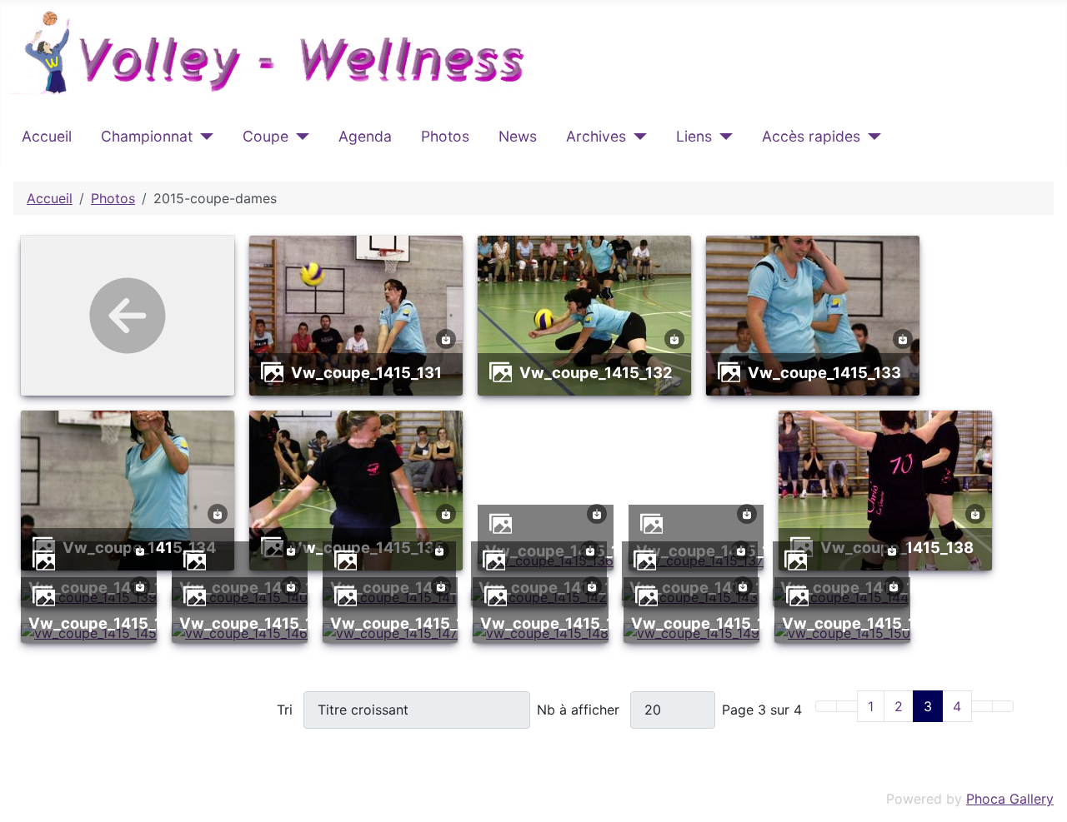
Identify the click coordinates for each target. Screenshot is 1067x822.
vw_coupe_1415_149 (707, 623)
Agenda (365, 136)
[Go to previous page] (847, 706)
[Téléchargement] (446, 337)
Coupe (265, 136)
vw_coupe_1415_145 (105, 623)
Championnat (147, 136)
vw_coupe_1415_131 (366, 372)
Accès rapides (811, 136)
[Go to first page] (826, 706)
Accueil (47, 136)
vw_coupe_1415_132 (596, 372)
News (517, 136)
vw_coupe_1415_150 (859, 623)
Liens (694, 136)
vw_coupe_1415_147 (406, 623)
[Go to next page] (982, 706)
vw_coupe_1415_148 (557, 623)
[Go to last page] (1003, 706)
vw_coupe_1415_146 (256, 623)
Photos (445, 136)
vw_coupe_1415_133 (824, 372)
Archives (596, 136)
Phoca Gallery (1010, 798)
